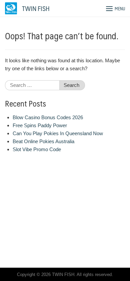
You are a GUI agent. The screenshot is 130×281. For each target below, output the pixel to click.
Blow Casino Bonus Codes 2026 (48, 117)
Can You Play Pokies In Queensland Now (58, 133)
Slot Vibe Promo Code (37, 149)
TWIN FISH (36, 8)
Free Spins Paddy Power (40, 125)
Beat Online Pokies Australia (43, 141)
